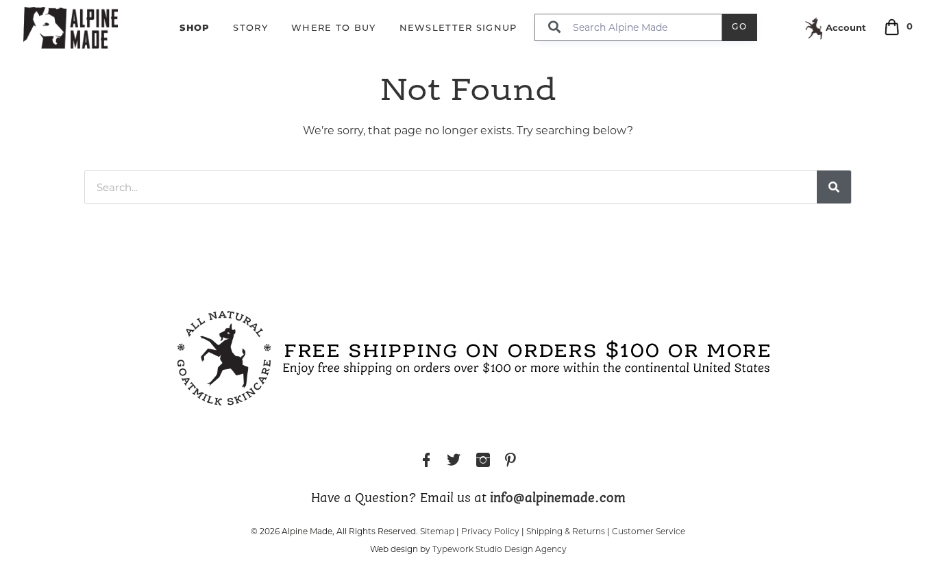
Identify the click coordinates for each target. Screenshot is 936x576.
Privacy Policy (490, 531)
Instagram (483, 462)
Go (740, 27)
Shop (195, 27)
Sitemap (437, 531)
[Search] (834, 187)
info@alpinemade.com (558, 498)
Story (250, 28)
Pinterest (510, 462)
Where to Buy (333, 28)
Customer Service (648, 531)
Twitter (453, 462)
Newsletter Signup (458, 28)
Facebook (426, 462)
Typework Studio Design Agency (499, 549)
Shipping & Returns (565, 531)
